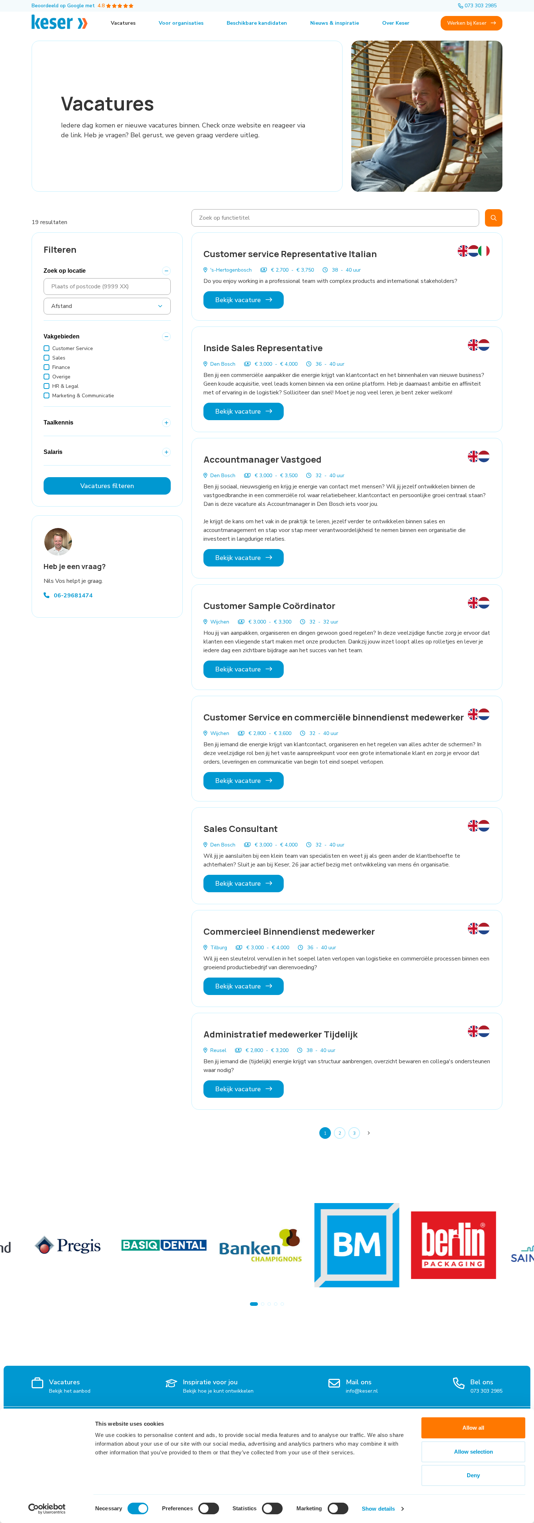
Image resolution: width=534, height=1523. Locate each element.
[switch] (208, 1508)
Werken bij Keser (467, 23)
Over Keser (395, 23)
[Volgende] (369, 1133)
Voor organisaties (181, 23)
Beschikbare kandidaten (257, 23)
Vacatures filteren (107, 486)
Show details (378, 1509)
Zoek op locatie (65, 271)
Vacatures (123, 23)
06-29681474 (72, 596)
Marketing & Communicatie (83, 395)
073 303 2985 (481, 5)
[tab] (254, 1304)
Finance (61, 367)
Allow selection (473, 1452)
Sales (58, 357)
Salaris (53, 452)
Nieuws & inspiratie (334, 23)
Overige (61, 376)
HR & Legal (65, 386)
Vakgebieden (62, 336)
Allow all (473, 1428)
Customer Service (72, 348)
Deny (473, 1475)
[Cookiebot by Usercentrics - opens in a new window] (47, 1508)
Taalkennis (58, 422)
